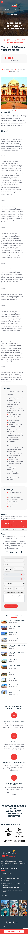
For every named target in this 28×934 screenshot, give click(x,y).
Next (24, 92)
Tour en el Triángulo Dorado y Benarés (17, 646)
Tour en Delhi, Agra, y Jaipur (17, 620)
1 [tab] (12, 110)
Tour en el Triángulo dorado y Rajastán (17, 653)
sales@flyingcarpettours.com (11, 887)
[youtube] (10, 922)
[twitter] (6, 922)
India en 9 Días (13, 632)
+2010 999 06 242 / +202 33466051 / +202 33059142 (14, 884)
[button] (14, 14)
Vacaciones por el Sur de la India (16, 691)
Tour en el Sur (13, 679)
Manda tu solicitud (10, 606)
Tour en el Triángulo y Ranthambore (15, 666)
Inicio (3, 926)
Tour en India (12, 673)
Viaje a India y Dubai (14, 639)
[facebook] (3, 922)
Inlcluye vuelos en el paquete (14, 592)
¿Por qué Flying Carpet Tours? (14, 707)
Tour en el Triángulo (14, 626)
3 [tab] (15, 110)
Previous (3, 92)
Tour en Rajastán (14, 685)
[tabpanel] (14, 93)
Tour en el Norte (13, 659)
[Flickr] (13, 922)
